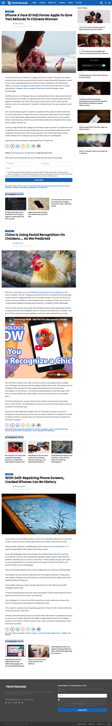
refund (23, 187)
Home (34, 3)
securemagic (32, 187)
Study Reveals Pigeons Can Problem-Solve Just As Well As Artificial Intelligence (61, 458)
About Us (91, 724)
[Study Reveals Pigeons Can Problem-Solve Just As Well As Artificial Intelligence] (61, 453)
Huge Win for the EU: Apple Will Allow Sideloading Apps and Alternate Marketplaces (14, 662)
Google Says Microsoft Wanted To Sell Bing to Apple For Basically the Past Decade (14, 215)
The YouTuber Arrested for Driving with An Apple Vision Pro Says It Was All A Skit (61, 203)
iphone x (16, 187)
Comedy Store (28, 699)
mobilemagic (55, 633)
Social (70, 3)
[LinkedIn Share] (18, 146)
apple (20, 186)
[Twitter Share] (12, 146)
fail (62, 186)
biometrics (30, 429)
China (50, 429)
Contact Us (101, 724)
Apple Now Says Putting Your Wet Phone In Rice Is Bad (38, 214)
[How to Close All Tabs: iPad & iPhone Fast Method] (38, 657)
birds (37, 429)
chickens (44, 429)
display (28, 633)
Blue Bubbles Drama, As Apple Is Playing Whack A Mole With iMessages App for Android (61, 650)
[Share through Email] (33, 146)
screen (64, 633)
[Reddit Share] (23, 146)
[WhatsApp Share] (28, 146)
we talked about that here (50, 554)
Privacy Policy (81, 724)
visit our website (59, 174)
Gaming (62, 3)
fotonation (27, 431)
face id (25, 186)
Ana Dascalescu (20, 486)
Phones (42, 3)
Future (78, 3)
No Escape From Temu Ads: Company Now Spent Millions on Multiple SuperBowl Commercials (15, 458)
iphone (47, 633)
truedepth (42, 187)
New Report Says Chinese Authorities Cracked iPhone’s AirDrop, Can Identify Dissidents (38, 458)
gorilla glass (37, 633)
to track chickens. (21, 391)
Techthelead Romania (13, 699)
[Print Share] (39, 146)
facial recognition (52, 186)
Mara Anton (19, 24)
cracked (21, 633)
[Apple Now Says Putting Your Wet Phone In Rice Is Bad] (38, 209)
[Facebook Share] (7, 146)
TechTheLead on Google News (23, 153)
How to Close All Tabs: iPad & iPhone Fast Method (37, 661)
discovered (25, 559)
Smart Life (52, 3)
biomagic (21, 429)
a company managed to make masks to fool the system (33, 86)
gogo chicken (38, 431)
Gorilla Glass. (60, 546)
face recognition (36, 186)
